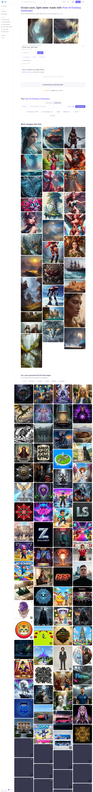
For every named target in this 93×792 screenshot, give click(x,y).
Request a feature (4, 791)
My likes (25, 381)
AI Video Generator (6, 24)
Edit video (4, 11)
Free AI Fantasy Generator (37, 99)
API (3, 37)
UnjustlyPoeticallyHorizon (37, 45)
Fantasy (23, 49)
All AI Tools (4, 6)
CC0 (29, 63)
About (4, 789)
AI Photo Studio (5, 31)
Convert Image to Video (7, 26)
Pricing (64, 1)
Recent (32, 381)
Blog (2, 789)
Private (76, 111)
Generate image (49, 102)
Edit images (4, 13)
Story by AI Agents (46, 111)
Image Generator (5, 19)
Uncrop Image (5, 29)
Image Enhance (29, 72)
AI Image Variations (6, 21)
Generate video (57, 102)
